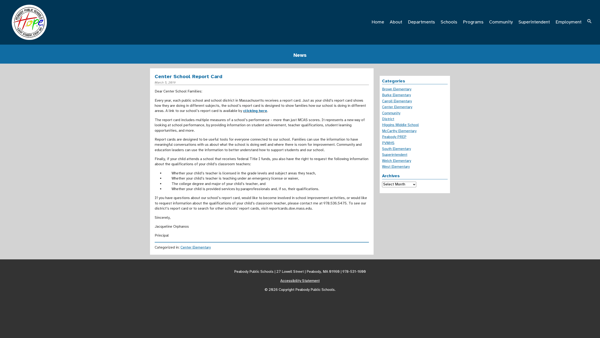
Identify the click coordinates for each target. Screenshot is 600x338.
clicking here (255, 110)
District (388, 119)
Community (501, 22)
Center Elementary (195, 247)
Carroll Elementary (397, 101)
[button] (589, 22)
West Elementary (396, 166)
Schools (449, 22)
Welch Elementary (396, 160)
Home (377, 22)
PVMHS (388, 143)
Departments (421, 22)
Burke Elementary (396, 95)
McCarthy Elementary (399, 131)
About (396, 22)
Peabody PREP (394, 136)
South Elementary (396, 148)
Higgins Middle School (400, 125)
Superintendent (534, 22)
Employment (568, 22)
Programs (473, 22)
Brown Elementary (396, 89)
